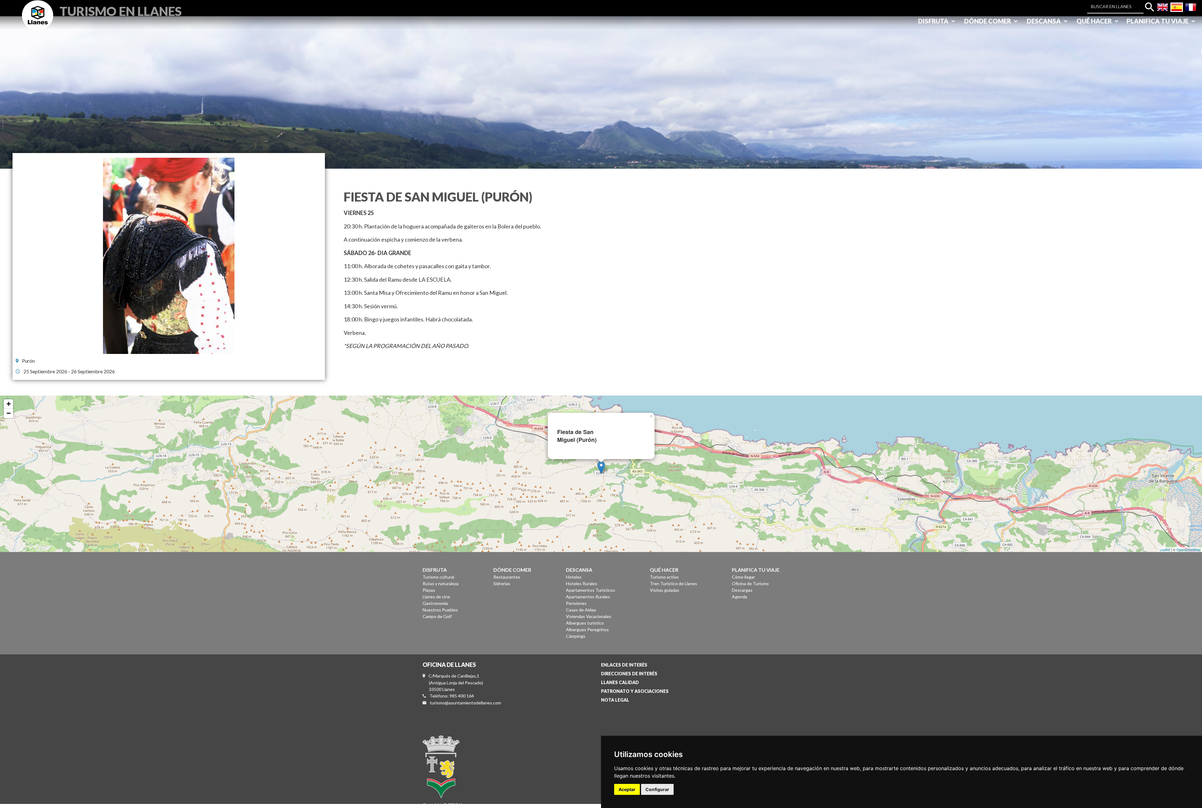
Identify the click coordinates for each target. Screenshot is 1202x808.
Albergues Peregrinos (587, 629)
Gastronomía (435, 603)
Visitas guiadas (664, 590)
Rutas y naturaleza (441, 583)
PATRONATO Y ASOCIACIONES (635, 691)
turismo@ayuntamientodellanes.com (465, 702)
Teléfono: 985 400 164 (451, 695)
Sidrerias (501, 583)
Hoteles (574, 577)
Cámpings (575, 636)
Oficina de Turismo (750, 583)
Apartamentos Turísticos (590, 590)
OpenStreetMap (1188, 549)
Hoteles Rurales (581, 583)
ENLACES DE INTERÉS (624, 664)
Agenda (739, 596)
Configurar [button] (657, 789)
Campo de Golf (437, 616)
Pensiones (576, 603)
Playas (429, 590)
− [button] (9, 413)
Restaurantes (506, 577)
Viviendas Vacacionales (588, 616)
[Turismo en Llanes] (38, 22)
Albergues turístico (585, 623)
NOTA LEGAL (615, 700)
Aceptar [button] (627, 789)
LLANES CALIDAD (620, 682)
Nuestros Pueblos (440, 609)
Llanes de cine (436, 596)
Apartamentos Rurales (588, 596)
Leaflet (1165, 549)
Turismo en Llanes (120, 10)
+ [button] (9, 404)
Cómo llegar (743, 577)
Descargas (742, 590)
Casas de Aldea (581, 609)
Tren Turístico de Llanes (673, 583)
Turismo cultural (438, 577)
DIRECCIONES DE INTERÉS (629, 673)
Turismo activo (664, 577)
